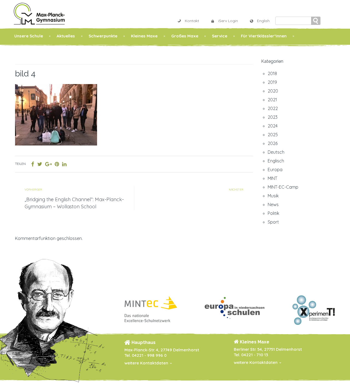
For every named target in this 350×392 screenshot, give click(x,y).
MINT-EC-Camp (283, 187)
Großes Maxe (184, 35)
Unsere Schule (28, 35)
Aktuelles (66, 35)
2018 (272, 73)
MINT (272, 178)
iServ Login (228, 20)
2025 (273, 134)
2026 (273, 143)
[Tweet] (39, 164)
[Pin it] (57, 164)
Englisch (276, 161)
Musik (273, 195)
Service (219, 35)
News (273, 204)
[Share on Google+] (48, 164)
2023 (273, 117)
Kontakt (192, 20)
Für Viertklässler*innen (264, 35)
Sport (273, 222)
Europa (275, 169)
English (263, 20)
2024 (273, 126)
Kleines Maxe (144, 35)
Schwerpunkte (103, 35)
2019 (272, 82)
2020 (273, 91)
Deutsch (276, 152)
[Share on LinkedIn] (64, 164)
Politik (273, 213)
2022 (273, 108)
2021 (272, 99)
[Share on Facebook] (32, 164)
